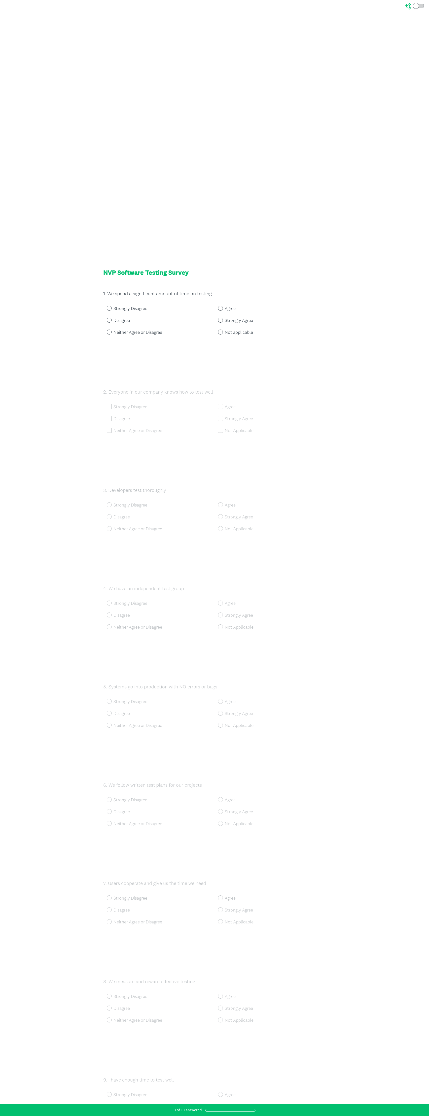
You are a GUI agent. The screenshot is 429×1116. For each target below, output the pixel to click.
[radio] (105, 307)
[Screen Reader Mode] (415, 6)
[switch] (424, 5)
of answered (188, 1110)
